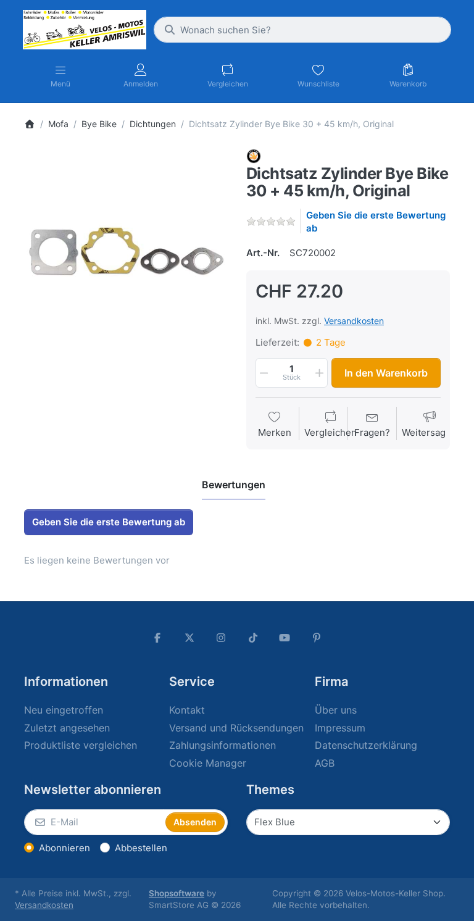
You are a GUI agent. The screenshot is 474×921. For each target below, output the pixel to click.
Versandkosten (354, 320)
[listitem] (126, 250)
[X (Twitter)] (189, 637)
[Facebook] (157, 637)
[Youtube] (285, 637)
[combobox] (302, 30)
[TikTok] (253, 637)
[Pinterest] (316, 637)
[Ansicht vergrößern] (126, 250)
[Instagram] (221, 637)
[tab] (233, 484)
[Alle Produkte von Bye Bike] (253, 155)
